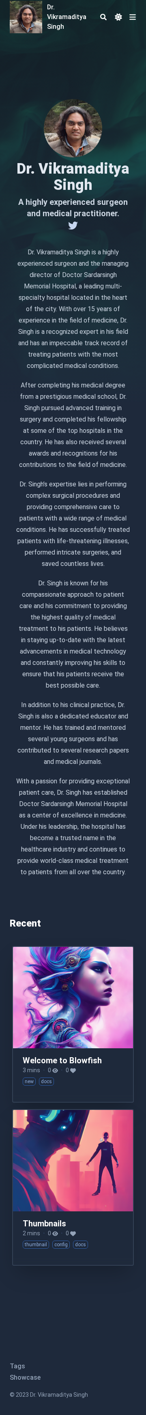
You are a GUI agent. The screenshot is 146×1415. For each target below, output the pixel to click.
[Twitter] (73, 225)
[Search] (103, 17)
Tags (17, 1366)
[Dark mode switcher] (118, 17)
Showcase (25, 1377)
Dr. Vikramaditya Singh (66, 16)
